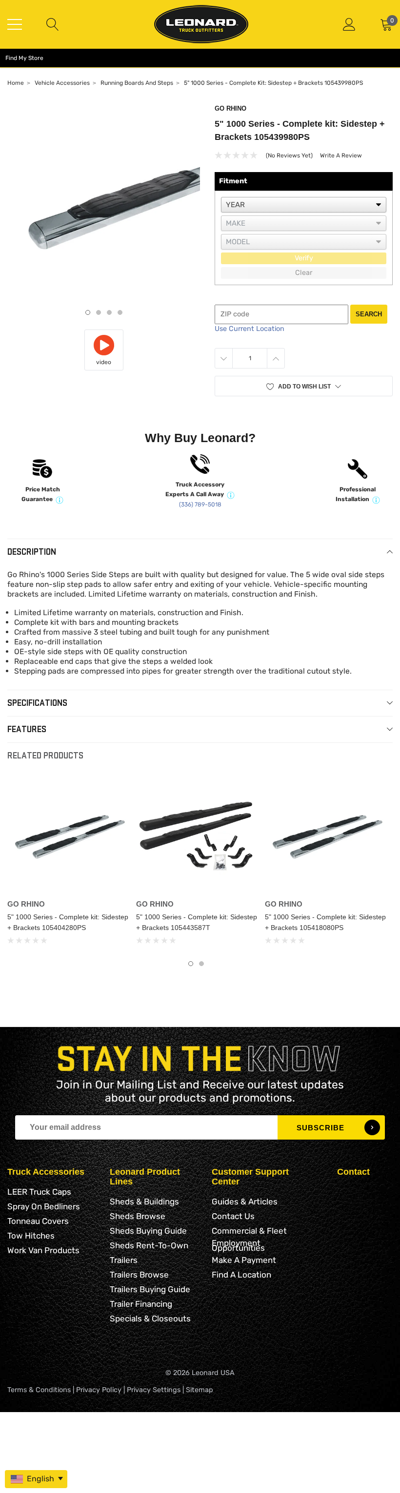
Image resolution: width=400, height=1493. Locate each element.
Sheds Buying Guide (148, 1230)
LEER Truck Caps (39, 1191)
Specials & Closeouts (150, 1318)
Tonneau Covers (38, 1221)
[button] (304, 386)
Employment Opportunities (238, 1245)
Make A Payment (244, 1260)
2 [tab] (98, 312)
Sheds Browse (137, 1216)
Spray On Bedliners (43, 1206)
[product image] (103, 201)
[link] (67, 834)
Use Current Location (249, 329)
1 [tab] (87, 312)
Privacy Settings (153, 1390)
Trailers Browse (139, 1274)
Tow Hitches (31, 1235)
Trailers (124, 1260)
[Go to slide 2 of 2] (201, 963)
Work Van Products (43, 1250)
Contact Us (233, 1216)
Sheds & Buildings (144, 1201)
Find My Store (24, 58)
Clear (303, 273)
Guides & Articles (245, 1201)
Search (369, 314)
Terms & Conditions (39, 1390)
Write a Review (341, 155)
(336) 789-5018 (200, 504)
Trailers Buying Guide (150, 1289)
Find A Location (241, 1274)
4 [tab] (120, 312)
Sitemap (199, 1390)
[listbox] (303, 205)
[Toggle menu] (14, 24)
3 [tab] (109, 312)
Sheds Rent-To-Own (149, 1245)
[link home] (201, 24)
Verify (304, 258)
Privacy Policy (98, 1390)
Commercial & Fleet (249, 1230)
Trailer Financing (141, 1303)
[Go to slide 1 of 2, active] (190, 963)
